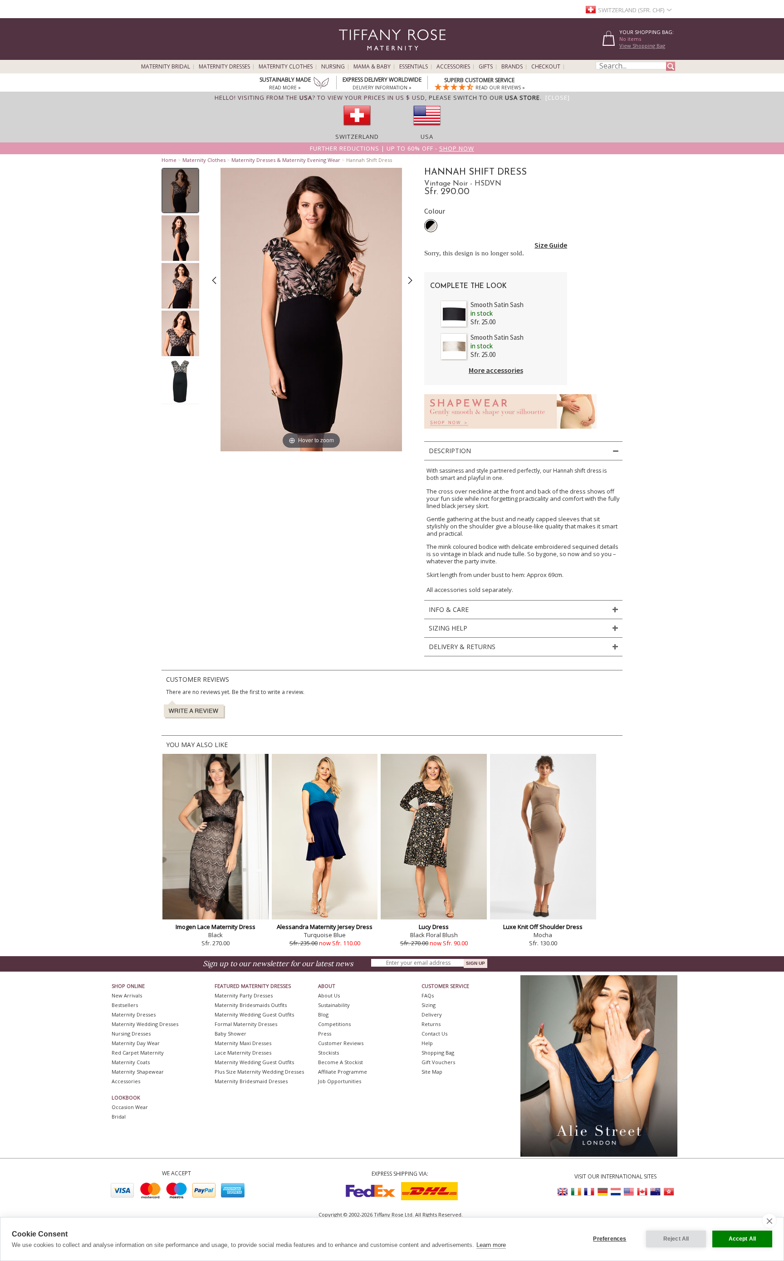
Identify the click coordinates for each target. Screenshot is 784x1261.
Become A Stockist (340, 1062)
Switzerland (357, 136)
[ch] (357, 128)
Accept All (742, 1239)
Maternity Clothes (286, 66)
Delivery (431, 1014)
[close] (769, 1220)
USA (427, 136)
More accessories (496, 370)
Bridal (119, 1116)
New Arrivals (127, 995)
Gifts (486, 66)
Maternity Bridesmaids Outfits (251, 1005)
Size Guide (550, 244)
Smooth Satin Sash (497, 304)
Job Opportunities (339, 1081)
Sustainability (334, 1005)
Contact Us (434, 1033)
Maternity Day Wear (136, 1043)
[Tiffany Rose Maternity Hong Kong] (668, 1192)
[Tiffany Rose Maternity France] (589, 1192)
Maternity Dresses (224, 66)
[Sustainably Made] (321, 84)
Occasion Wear (130, 1107)
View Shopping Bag (642, 45)
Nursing (333, 66)
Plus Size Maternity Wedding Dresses (259, 1071)
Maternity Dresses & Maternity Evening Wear (285, 159)
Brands (512, 66)
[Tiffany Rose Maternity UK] (563, 1192)
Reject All (676, 1239)
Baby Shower (230, 1033)
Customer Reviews (340, 1043)
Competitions (334, 1024)
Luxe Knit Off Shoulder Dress (543, 927)
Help (427, 1043)
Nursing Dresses (131, 1033)
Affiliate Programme (342, 1071)
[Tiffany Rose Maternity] (350, 56)
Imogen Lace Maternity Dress (215, 927)
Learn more (491, 1244)
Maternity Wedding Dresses (145, 1024)
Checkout (545, 66)
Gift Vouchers (438, 1062)
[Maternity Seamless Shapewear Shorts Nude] (510, 431)
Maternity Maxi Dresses (243, 1043)
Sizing (428, 1005)
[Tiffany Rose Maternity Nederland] (615, 1192)
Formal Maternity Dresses (246, 1024)
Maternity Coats (131, 1062)
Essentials (413, 66)
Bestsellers (125, 1005)
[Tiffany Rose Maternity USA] (628, 1192)
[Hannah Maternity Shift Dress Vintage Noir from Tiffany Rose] (180, 190)
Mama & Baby (372, 66)
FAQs (427, 995)
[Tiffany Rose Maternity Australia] (655, 1192)
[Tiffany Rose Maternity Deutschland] (602, 1192)
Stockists (328, 1052)
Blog (323, 1014)
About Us (329, 995)
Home (169, 159)
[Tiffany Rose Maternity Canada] (642, 1192)
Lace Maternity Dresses (243, 1052)
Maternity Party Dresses (244, 995)
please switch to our (484, 97)
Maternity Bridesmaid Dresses (251, 1081)
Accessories (453, 66)
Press (324, 1033)
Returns (431, 1024)
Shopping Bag (437, 1052)
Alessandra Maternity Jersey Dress (324, 927)
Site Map (431, 1071)
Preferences (609, 1239)
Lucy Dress (434, 927)
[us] (426, 128)
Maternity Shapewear (138, 1071)
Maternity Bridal (165, 66)
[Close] (557, 97)
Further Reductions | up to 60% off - (392, 148)
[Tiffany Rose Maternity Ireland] (576, 1192)
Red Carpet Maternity (138, 1052)
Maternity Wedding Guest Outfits (254, 1014)
